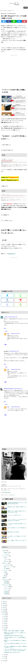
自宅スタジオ (7, 561)
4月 (5, 629)
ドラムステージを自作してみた (14, 515)
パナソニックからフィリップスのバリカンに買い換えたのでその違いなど (17, 520)
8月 (5, 621)
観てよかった (5, 563)
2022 (4, 603)
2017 (4, 612)
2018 (4, 611)
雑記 (3, 577)
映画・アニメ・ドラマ (8, 566)
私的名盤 (6, 583)
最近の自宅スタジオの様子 (13, 532)
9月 (5, 619)
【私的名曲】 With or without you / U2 (12, 652)
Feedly (20, 305)
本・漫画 (6, 568)
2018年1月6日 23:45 (12, 316)
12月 (5, 614)
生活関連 (6, 593)
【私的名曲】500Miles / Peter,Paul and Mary (13, 635)
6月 (5, 625)
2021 (4, 605)
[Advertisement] (14, 71)
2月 (5, 656)
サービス (6, 554)
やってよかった (6, 556)
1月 (5, 658)
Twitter (7, 296)
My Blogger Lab (11, 253)
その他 (5, 574)
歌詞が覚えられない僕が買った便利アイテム (17, 506)
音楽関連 (6, 592)
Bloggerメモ (10, 10)
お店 (5, 572)
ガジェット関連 (7, 586)
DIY (5, 557)
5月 (5, 627)
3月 (5, 654)
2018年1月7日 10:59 (15, 333)
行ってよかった (6, 570)
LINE (20, 295)
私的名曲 (6, 581)
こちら (13, 494)
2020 (4, 607)
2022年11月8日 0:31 (18, 388)
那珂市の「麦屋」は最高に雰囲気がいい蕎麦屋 (14, 630)
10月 (5, 618)
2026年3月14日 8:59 (15, 406)
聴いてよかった (6, 579)
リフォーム (6, 559)
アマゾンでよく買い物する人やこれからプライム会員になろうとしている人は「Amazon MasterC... (15, 650)
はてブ (7, 304)
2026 (4, 601)
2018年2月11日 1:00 (14, 351)
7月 (5, 623)
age (8, 333)
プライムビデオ (7, 565)
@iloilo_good (7, 492)
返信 (5, 328)
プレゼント (6, 590)
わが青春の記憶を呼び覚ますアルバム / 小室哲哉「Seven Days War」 (17, 503)
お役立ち (4, 550)
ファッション (7, 588)
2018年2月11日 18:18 (15, 369)
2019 (4, 609)
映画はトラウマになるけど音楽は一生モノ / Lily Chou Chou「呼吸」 (17, 511)
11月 (5, 616)
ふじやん (6, 316)
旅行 (5, 575)
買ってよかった (6, 584)
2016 (4, 660)
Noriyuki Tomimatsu (8, 388)
